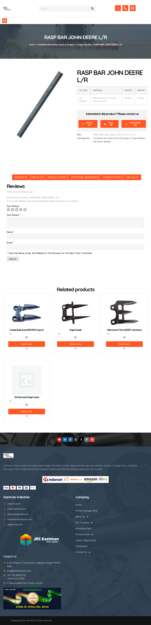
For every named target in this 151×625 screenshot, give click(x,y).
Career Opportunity (86, 540)
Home (32, 44)
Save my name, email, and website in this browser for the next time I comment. (50, 253)
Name (10, 232)
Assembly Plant (83, 528)
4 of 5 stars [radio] (21, 209)
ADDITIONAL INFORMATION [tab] (85, 177)
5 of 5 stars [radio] (25, 209)
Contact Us (81, 552)
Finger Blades (84, 44)
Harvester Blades (102, 141)
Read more (26, 344)
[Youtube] (59, 439)
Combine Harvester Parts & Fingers (56, 44)
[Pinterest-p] (86, 439)
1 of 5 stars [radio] (8, 209)
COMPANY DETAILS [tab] (112, 177)
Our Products (82, 522)
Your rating (13, 206)
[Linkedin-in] (65, 439)
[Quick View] (26, 337)
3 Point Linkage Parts (86, 510)
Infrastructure (83, 534)
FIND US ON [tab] (38, 177)
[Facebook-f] (70, 439)
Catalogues (81, 546)
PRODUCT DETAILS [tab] (57, 177)
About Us (80, 516)
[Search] (92, 9)
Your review (13, 215)
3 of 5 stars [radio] (16, 209)
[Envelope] (92, 439)
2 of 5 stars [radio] (12, 209)
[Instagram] (75, 439)
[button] (4, 20)
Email (10, 242)
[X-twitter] (81, 439)
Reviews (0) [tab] (21, 177)
